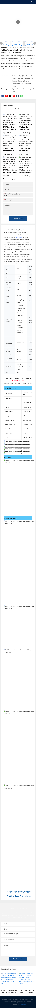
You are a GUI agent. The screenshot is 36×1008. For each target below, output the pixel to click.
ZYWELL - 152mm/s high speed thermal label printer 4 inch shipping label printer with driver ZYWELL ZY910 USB (10, 171)
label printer (19, 237)
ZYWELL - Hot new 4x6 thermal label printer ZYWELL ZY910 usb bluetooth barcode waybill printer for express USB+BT (25, 171)
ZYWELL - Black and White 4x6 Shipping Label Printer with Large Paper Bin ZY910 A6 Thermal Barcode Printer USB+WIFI (25, 150)
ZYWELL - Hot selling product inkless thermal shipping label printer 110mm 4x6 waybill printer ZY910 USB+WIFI (9, 150)
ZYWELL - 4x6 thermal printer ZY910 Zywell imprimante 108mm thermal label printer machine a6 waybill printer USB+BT (25, 128)
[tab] (16, 225)
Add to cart (9, 133)
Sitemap (23, 1004)
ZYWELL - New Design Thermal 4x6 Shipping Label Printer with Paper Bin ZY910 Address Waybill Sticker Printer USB (10, 128)
